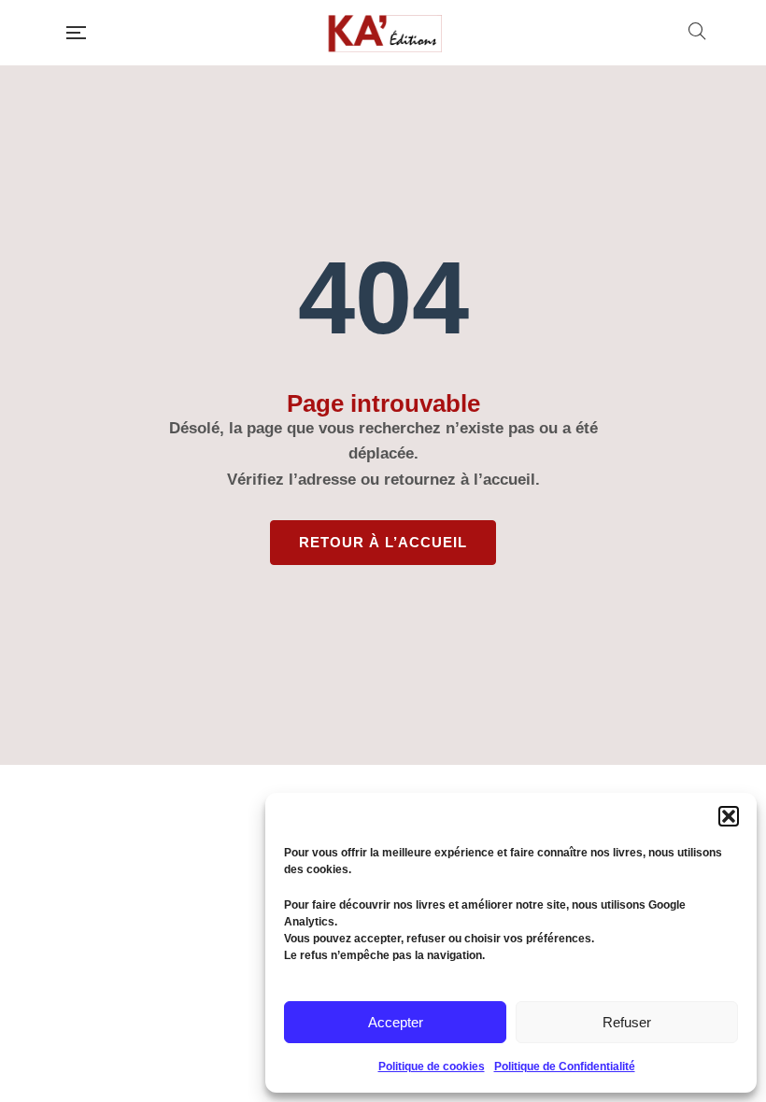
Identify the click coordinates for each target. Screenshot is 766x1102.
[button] (728, 816)
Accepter (395, 1022)
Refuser (627, 1022)
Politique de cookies (431, 1066)
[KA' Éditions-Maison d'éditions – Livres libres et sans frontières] (386, 32)
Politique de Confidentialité (564, 1066)
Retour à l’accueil (383, 542)
